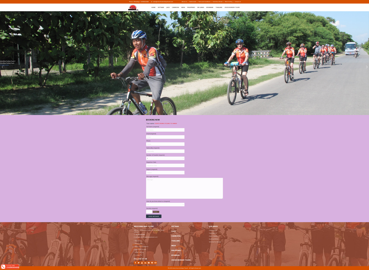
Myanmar (209, 7)
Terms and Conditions (204, 1)
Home (153, 7)
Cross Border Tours (232, 7)
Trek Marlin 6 (213, 230)
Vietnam (161, 7)
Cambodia (175, 7)
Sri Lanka (200, 7)
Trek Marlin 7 (213, 233)
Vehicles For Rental (215, 242)
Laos (168, 7)
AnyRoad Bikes (213, 239)
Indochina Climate (218, 1)
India (183, 7)
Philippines (191, 7)
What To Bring (228, 1)
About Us (184, 1)
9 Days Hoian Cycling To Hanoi (166, 123)
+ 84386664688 (140, 234)
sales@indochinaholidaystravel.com (163, 1)
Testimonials (192, 1)
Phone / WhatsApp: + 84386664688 (139, 1)
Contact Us (238, 1)
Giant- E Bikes (213, 236)
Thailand (219, 7)
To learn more (4, 65)
